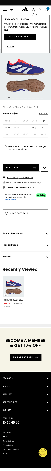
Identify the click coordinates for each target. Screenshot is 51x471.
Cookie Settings (8, 441)
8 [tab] (37, 97)
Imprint (5, 454)
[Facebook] (4, 422)
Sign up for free (23, 357)
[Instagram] (8, 422)
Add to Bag (12, 168)
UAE (7, 437)
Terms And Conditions (11, 449)
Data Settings (7, 432)
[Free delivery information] (4, 177)
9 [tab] (42, 97)
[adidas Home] (25, 9)
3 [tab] (17, 97)
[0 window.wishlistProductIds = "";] (11, 9)
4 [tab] (21, 97)
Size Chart (43, 114)
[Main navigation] (5, 9)
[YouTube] (13, 422)
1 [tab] (9, 97)
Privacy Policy (8, 445)
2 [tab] (13, 97)
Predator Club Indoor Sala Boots (18, 300)
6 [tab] (29, 97)
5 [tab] (25, 97)
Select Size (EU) (10, 114)
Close (10, 47)
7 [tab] (33, 97)
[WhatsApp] (17, 422)
